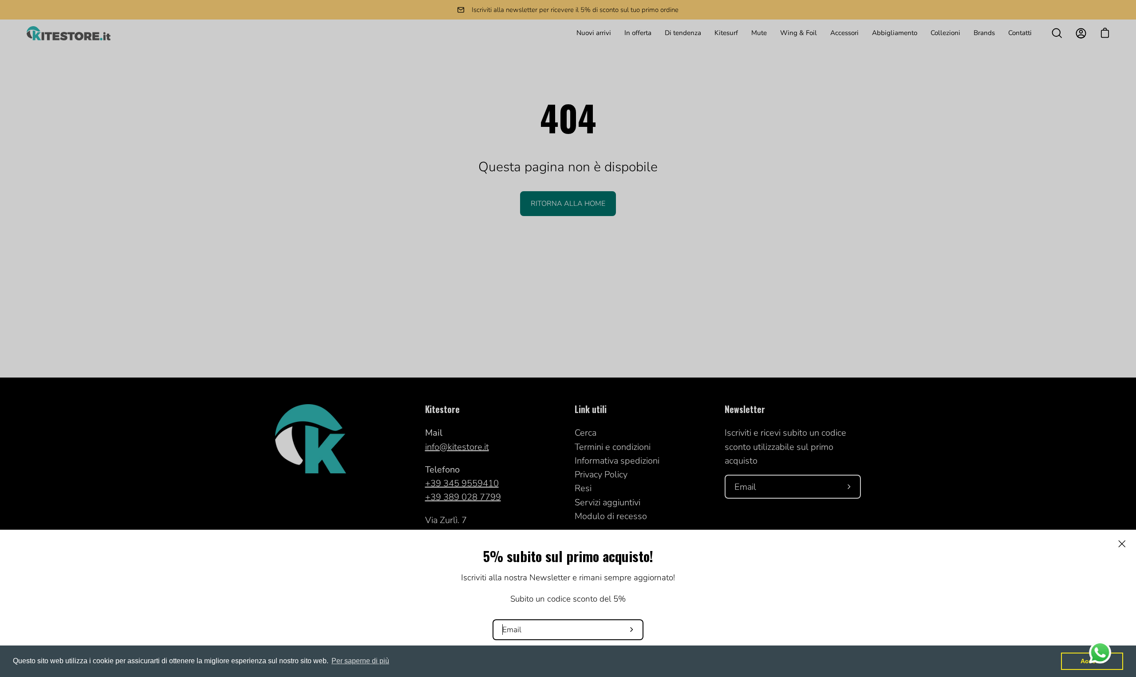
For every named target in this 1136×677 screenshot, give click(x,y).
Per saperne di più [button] (360, 661)
